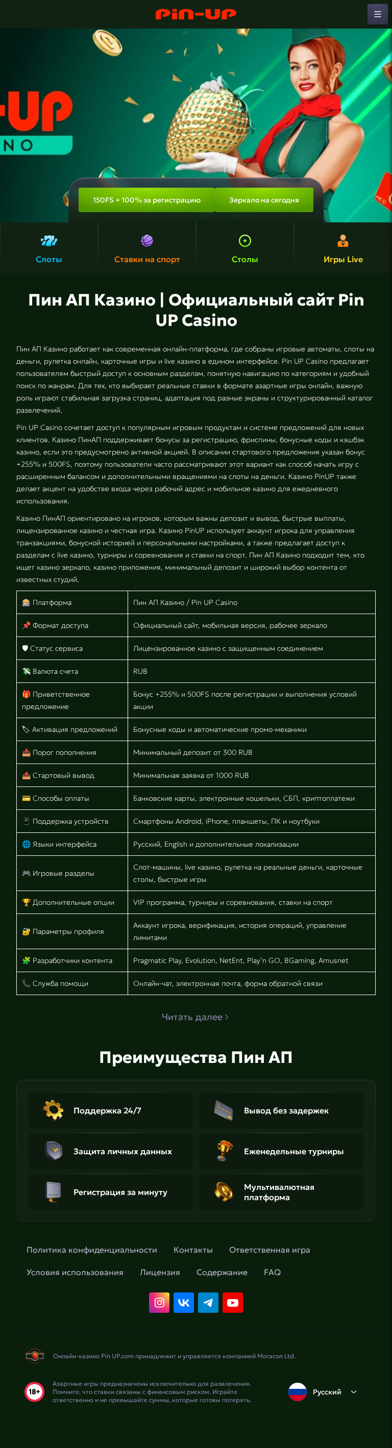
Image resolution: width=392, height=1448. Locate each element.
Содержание (222, 1272)
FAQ (272, 1272)
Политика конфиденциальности (92, 1249)
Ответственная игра (269, 1249)
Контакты (193, 1249)
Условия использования (75, 1272)
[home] (196, 14)
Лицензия (160, 1272)
